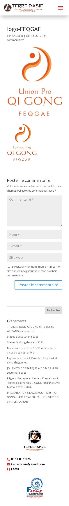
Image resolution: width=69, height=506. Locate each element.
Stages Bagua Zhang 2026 (22, 336)
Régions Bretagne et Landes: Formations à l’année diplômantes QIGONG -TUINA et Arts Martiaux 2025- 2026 (33, 383)
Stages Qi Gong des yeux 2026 (25, 342)
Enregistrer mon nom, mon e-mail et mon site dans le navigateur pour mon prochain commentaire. (34, 271)
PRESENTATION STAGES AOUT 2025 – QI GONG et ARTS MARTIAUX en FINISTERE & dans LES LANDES (33, 397)
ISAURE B (17, 35)
